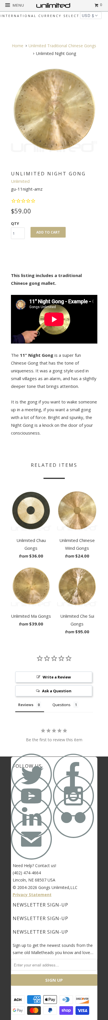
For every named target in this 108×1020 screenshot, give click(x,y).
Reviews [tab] (25, 704)
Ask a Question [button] (56, 690)
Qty (15, 223)
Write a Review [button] (57, 677)
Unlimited (20, 181)
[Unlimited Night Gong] (54, 110)
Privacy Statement (32, 894)
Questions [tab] (61, 704)
